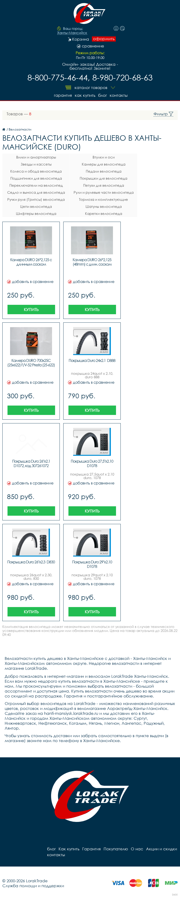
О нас (137, 848)
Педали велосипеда (103, 171)
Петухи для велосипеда (103, 185)
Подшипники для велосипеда (36, 178)
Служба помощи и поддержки (33, 885)
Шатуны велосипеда (104, 206)
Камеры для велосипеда (103, 164)
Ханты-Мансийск (72, 33)
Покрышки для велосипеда (103, 178)
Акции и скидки (161, 848)
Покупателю (116, 848)
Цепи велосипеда (36, 206)
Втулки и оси (104, 157)
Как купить (85, 95)
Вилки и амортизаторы (36, 157)
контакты (119, 95)
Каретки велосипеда (103, 213)
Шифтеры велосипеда (36, 213)
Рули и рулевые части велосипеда (104, 192)
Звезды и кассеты (36, 164)
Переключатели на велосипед (36, 185)
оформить (104, 38)
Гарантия (63, 95)
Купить (31, 309)
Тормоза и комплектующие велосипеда (103, 200)
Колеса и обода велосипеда (36, 171)
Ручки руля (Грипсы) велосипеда (36, 199)
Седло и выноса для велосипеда (36, 192)
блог (102, 95)
